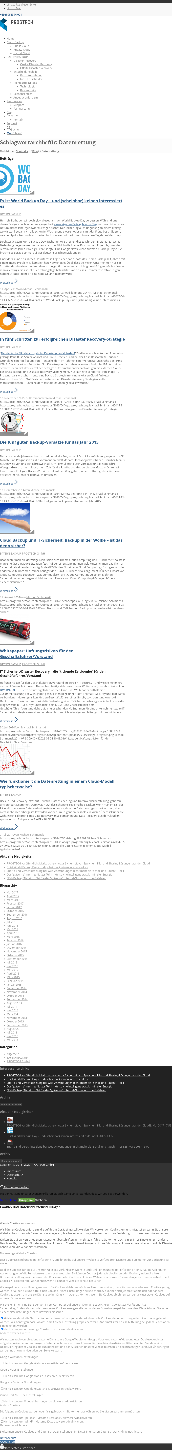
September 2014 (17, 999)
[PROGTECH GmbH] (25, 32)
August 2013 (14, 1029)
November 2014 (17, 992)
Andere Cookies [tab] (10, 1405)
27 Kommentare (36, 398)
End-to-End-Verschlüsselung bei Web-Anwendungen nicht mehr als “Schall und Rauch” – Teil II (65, 871)
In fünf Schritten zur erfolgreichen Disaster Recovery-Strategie (62, 339)
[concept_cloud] (17, 532)
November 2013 (17, 1018)
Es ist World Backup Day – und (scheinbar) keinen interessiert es (47, 867)
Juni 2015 (12, 966)
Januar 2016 (14, 944)
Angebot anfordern (25, 97)
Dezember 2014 (17, 988)
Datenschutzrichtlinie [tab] (13, 1425)
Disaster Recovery (24, 60)
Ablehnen (41, 1200)
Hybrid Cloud (21, 53)
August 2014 (14, 1003)
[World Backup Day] (17, 193)
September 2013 (17, 1025)
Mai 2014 (12, 1014)
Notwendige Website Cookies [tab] (18, 1253)
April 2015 (13, 973)
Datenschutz (8, 1438)
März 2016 (13, 937)
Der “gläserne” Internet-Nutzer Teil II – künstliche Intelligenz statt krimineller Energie (59, 874)
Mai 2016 (12, 929)
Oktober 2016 (15, 911)
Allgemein (13, 1054)
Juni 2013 (12, 1036)
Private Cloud (21, 49)
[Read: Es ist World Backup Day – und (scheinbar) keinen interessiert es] (10, 1132)
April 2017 (13, 896)
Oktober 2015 (15, 955)
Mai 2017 (12, 892)
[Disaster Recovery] (17, 773)
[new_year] (14, 434)
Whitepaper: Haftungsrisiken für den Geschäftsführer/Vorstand (37, 653)
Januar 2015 (14, 984)
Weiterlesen (7, 282)
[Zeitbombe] (17, 643)
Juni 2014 (12, 1010)
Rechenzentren (23, 94)
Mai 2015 (12, 970)
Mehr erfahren (9, 1200)
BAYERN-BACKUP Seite (14, 690)
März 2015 (13, 977)
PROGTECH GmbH (33, 553)
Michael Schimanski (35, 289)
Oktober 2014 (15, 995)
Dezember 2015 (17, 948)
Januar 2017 (14, 907)
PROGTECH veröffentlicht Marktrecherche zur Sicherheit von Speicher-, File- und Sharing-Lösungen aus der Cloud (78, 863)
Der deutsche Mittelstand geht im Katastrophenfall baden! (38, 353)
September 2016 (17, 914)
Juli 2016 (12, 922)
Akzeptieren (26, 1200)
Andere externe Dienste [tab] (15, 1333)
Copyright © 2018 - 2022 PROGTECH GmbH (27, 1165)
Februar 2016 (15, 940)
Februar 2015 (15, 981)
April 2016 (13, 933)
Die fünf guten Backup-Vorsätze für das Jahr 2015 (49, 442)
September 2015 (17, 959)
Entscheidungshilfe (25, 72)
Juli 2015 (12, 962)
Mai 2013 (12, 1040)
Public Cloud (21, 46)
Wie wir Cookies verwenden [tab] (17, 1223)
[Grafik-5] (17, 331)
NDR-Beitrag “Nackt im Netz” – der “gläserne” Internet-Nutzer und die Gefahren (56, 878)
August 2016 (14, 918)
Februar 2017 (15, 903)
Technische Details (25, 83)
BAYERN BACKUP (10, 214)
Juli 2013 (12, 1032)
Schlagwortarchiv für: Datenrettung (48, 142)
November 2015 (17, 951)
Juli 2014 (12, 1007)
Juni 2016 (12, 925)
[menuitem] (89, 38)
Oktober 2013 (15, 1021)
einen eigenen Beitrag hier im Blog (75, 224)
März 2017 (13, 900)
